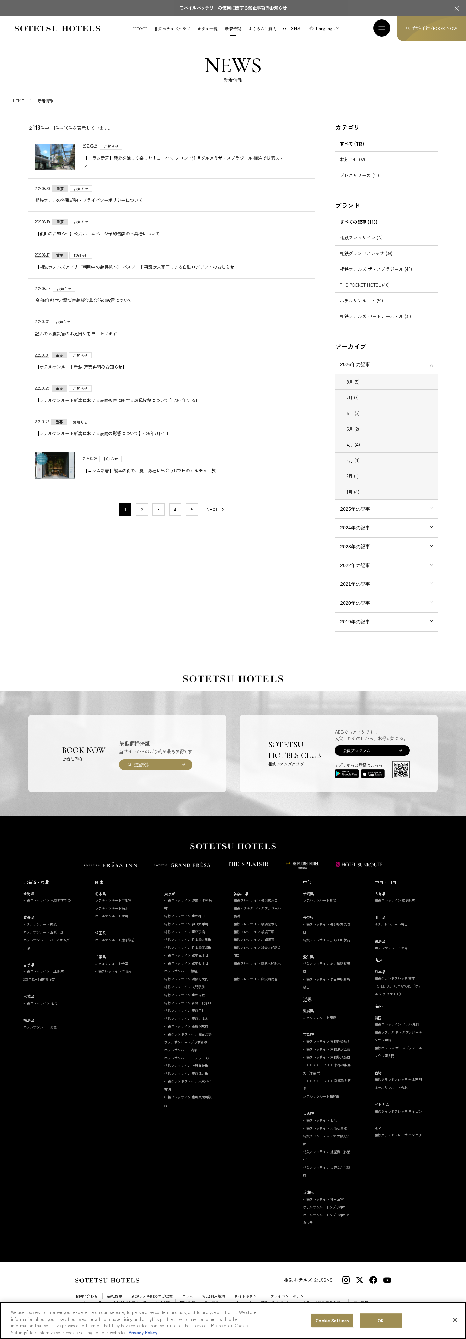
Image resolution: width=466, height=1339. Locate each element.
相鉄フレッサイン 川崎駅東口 (256, 939)
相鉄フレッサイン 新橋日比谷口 (188, 1002)
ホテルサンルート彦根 (319, 1017)
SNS (295, 28)
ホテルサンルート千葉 (111, 963)
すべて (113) (352, 143)
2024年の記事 (355, 527)
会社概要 (114, 1296)
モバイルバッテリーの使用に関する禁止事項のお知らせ (233, 7)
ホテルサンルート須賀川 (41, 1027)
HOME (140, 28)
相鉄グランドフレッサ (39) (366, 253)
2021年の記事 (355, 584)
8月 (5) (353, 381)
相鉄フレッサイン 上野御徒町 (186, 1065)
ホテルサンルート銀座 (180, 971)
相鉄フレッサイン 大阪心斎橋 (325, 1128)
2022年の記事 (355, 565)
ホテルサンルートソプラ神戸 (324, 1207)
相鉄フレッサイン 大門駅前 (184, 986)
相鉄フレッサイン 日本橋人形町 (188, 939)
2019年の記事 (355, 621)
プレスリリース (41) (359, 175)
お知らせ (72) (352, 159)
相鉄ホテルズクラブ (172, 28)
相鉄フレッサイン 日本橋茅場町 (188, 947)
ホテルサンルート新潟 (319, 900)
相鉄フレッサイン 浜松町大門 (186, 978)
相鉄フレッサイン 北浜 (320, 1120)
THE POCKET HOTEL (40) (365, 284)
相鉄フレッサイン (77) (361, 237)
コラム (187, 1296)
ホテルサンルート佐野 (111, 916)
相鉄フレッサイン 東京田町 (184, 1010)
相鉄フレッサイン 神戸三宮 (323, 1199)
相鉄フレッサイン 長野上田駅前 (326, 939)
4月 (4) (353, 444)
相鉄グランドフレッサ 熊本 (395, 978)
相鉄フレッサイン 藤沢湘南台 (256, 978)
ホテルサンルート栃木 (111, 908)
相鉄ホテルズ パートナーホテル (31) (375, 316)
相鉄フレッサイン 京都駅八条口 (326, 1057)
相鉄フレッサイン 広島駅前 (395, 900)
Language (325, 28)
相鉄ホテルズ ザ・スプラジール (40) (376, 269)
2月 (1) (353, 476)
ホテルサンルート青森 (39, 924)
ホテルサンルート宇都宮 (113, 900)
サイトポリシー (247, 1296)
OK (381, 1320)
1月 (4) (353, 491)
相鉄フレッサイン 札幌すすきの (47, 900)
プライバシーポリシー (288, 1296)
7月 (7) (353, 397)
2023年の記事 (355, 546)
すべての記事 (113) (358, 222)
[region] (233, 1320)
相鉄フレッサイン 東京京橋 (184, 931)
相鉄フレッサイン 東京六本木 (186, 1018)
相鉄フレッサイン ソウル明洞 (397, 1024)
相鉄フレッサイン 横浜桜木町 (256, 923)
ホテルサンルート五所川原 (43, 932)
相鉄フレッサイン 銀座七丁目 (186, 963)
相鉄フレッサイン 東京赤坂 (184, 994)
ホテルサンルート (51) (361, 300)
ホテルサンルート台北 (391, 1087)
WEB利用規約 (213, 1296)
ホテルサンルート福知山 (321, 1096)
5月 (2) (353, 429)
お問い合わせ (86, 1296)
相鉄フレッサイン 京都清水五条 (326, 1049)
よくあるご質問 (262, 28)
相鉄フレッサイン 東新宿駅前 (186, 1026)
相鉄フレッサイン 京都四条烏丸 (326, 1041)
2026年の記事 (355, 364)
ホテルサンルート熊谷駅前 (114, 939)
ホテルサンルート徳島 (391, 947)
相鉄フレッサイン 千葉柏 (113, 971)
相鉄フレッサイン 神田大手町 (186, 923)
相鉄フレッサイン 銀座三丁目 (186, 955)
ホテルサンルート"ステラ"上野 (186, 1057)
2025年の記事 (355, 509)
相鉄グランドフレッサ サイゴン (398, 1111)
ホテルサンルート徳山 (391, 924)
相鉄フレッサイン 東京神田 (184, 916)
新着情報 (233, 28)
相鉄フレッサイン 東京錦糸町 (186, 1073)
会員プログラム (356, 750)
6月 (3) (353, 413)
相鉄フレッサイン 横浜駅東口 (256, 900)
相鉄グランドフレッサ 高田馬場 (188, 1034)
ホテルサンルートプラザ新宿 (185, 1042)
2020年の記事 (355, 603)
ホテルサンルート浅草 (180, 1049)
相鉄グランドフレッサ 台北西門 (398, 1079)
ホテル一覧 (207, 28)
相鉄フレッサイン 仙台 (40, 1003)
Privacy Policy (143, 1332)
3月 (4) (353, 460)
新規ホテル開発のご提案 (152, 1296)
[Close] (455, 1319)
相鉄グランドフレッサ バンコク (398, 1134)
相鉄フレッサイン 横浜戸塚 (254, 931)
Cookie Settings (332, 1320)
